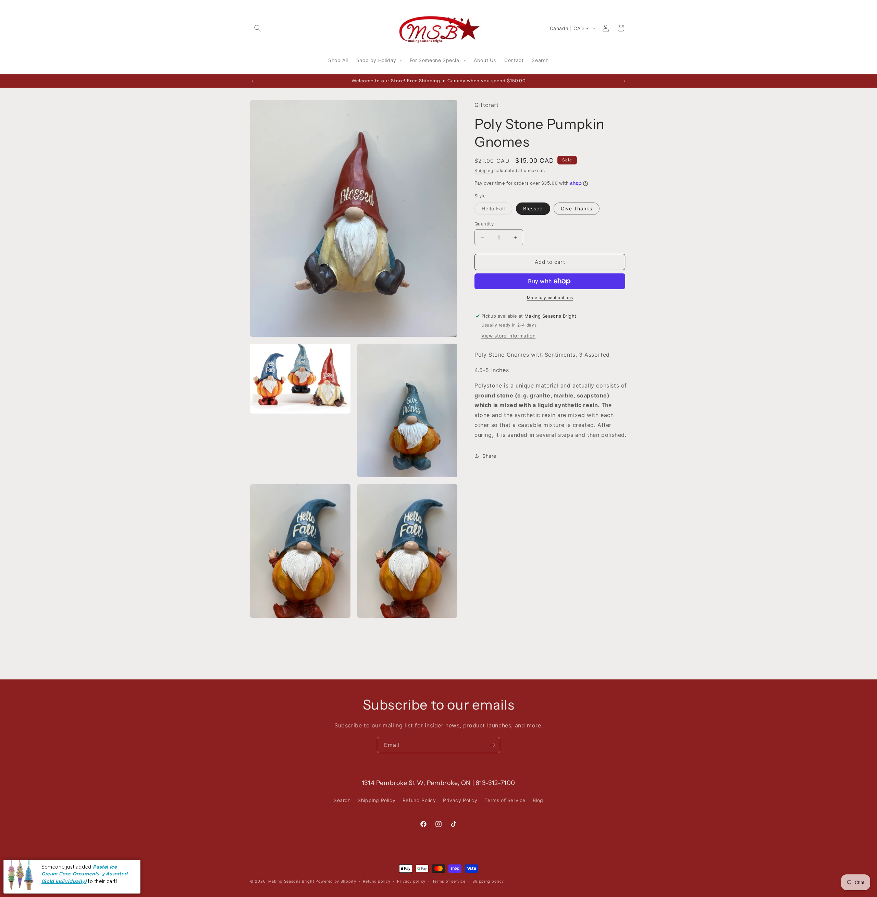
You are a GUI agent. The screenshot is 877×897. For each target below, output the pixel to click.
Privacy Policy (460, 800)
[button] (257, 28)
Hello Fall (497, 210)
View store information (508, 336)
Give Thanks (576, 208)
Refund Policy (419, 800)
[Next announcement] (624, 80)
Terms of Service (505, 800)
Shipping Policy (376, 800)
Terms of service (449, 881)
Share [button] (489, 456)
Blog (538, 800)
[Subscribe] (492, 745)
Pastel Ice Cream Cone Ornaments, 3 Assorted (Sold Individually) (84, 874)
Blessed (533, 208)
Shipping (483, 170)
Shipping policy (488, 881)
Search (342, 800)
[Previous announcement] (252, 80)
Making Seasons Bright (292, 881)
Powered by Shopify (336, 881)
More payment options (550, 297)
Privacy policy (411, 881)
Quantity (484, 223)
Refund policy (376, 881)
